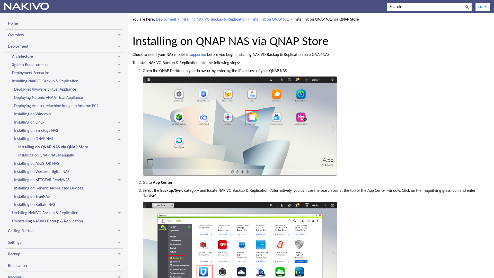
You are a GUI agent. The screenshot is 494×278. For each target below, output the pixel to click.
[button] (467, 7)
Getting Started (20, 231)
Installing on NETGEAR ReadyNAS (41, 180)
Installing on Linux (29, 122)
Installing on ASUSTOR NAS (36, 164)
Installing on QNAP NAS (33, 139)
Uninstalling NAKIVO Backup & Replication (47, 221)
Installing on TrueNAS (32, 197)
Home (13, 24)
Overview (16, 35)
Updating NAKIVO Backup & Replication (45, 213)
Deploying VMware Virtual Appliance (45, 90)
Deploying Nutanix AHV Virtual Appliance (48, 98)
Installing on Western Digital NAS (41, 172)
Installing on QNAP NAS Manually (46, 155)
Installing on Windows (32, 114)
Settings (14, 243)
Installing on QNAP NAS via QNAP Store (53, 147)
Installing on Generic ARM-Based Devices (48, 188)
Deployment (18, 47)
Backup (14, 254)
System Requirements (30, 65)
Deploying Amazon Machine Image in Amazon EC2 (56, 106)
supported (197, 55)
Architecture (22, 57)
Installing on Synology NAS (36, 131)
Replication (17, 266)
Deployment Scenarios (30, 73)
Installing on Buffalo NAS (34, 205)
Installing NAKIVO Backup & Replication (45, 81)
